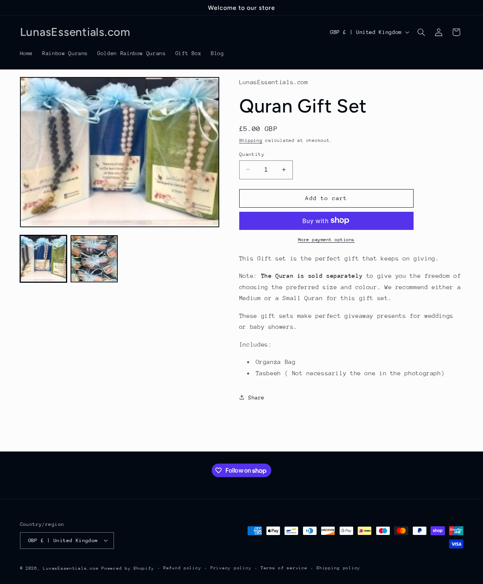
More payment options (326, 239)
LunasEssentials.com (70, 568)
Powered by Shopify (128, 568)
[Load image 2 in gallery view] (94, 258)
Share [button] (256, 397)
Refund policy (182, 568)
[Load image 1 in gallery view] (43, 258)
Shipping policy (338, 568)
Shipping (251, 140)
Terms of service (284, 568)
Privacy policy (231, 568)
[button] (421, 32)
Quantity (252, 154)
